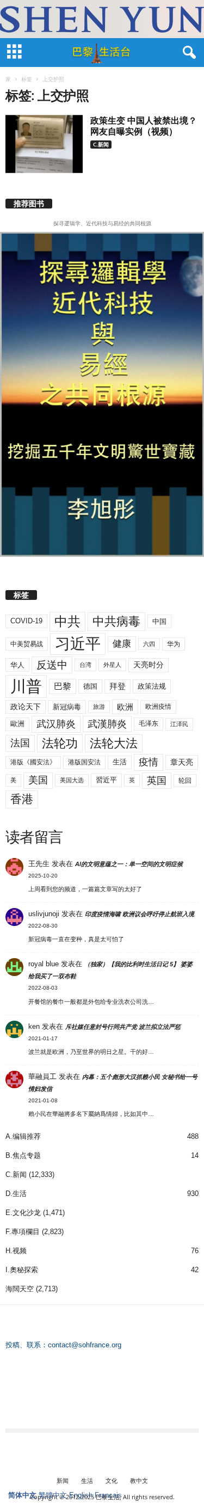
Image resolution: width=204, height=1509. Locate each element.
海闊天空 (19, 1289)
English (80, 1495)
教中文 (139, 1480)
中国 (159, 621)
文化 (112, 1480)
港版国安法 (84, 762)
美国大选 (72, 780)
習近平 (106, 780)
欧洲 (125, 706)
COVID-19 (26, 621)
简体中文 (22, 1495)
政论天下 (25, 707)
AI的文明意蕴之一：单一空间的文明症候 (129, 864)
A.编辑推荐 (23, 1136)
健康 (122, 644)
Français (108, 1495)
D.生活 (16, 1193)
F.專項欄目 (22, 1232)
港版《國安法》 (33, 762)
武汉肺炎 (56, 723)
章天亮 (181, 762)
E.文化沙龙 (23, 1213)
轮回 (184, 780)
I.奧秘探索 (21, 1270)
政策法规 (152, 686)
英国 (156, 780)
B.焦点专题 (23, 1155)
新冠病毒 (67, 707)
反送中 (51, 665)
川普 (26, 686)
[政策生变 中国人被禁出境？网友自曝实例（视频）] (44, 144)
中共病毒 (116, 621)
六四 (149, 644)
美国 (38, 780)
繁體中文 (53, 1495)
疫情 (148, 762)
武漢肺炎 (107, 724)
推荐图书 (29, 203)
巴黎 (62, 686)
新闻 (63, 1480)
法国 (20, 743)
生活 (120, 762)
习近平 (78, 643)
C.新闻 (101, 144)
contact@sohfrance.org (84, 1345)
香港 (21, 799)
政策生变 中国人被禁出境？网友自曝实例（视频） (143, 125)
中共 (67, 621)
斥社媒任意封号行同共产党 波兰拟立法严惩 (123, 1026)
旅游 (99, 706)
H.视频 (16, 1251)
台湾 (85, 664)
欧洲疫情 (158, 706)
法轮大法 (114, 743)
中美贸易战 (26, 644)
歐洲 (17, 724)
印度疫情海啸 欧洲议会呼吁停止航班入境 (139, 914)
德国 (90, 686)
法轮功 (60, 743)
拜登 (117, 686)
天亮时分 (148, 664)
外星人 (112, 664)
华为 (173, 644)
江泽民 (179, 724)
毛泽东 (148, 723)
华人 (17, 665)
